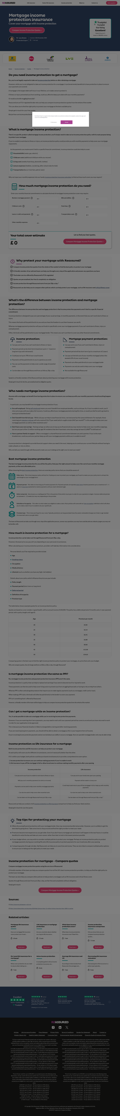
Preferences (54, 122)
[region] (60, 119)
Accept (66, 122)
